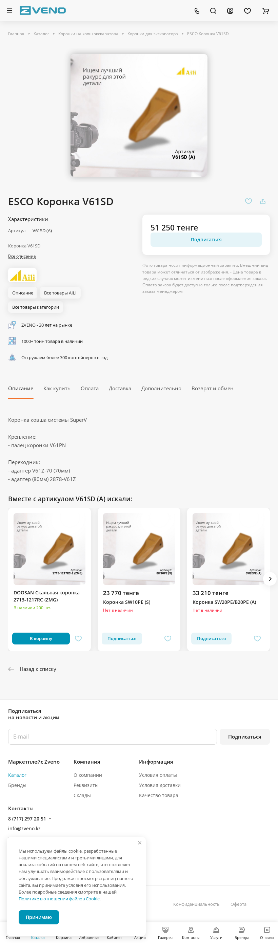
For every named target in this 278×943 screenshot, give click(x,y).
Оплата (90, 388)
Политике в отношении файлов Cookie (59, 899)
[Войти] (230, 10)
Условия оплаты (158, 775)
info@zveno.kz (24, 828)
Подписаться (244, 736)
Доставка (120, 388)
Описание (20, 388)
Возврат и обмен (213, 388)
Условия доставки (160, 785)
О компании (88, 775)
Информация (156, 761)
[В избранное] (248, 201)
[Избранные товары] (247, 10)
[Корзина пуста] (265, 10)
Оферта (238, 904)
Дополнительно (161, 388)
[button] (270, 579)
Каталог (17, 775)
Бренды (17, 785)
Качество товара (158, 795)
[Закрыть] (140, 843)
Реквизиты (86, 785)
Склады (82, 795)
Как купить (57, 388)
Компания (87, 761)
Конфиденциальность (196, 904)
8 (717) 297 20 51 (27, 818)
